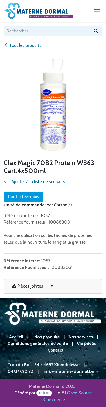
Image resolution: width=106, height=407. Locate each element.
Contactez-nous (23, 196)
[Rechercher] (95, 31)
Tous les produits (25, 45)
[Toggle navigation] (97, 11)
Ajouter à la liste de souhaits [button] (37, 181)
